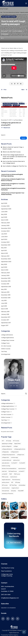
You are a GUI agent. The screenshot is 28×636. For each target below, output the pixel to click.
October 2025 (5, 206)
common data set (6, 460)
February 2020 (5, 273)
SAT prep (17, 482)
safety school (5, 482)
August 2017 (4, 325)
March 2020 (4, 270)
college (16, 446)
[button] (7, 568)
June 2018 (4, 303)
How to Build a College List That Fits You (15, 166)
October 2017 (5, 320)
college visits (5, 457)
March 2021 (4, 253)
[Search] (26, 394)
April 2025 (4, 217)
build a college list (6, 446)
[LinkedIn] (13, 619)
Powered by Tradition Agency (9, 635)
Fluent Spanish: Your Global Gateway (12, 193)
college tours (20, 454)
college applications (19, 449)
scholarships (22, 485)
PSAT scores (5, 476)
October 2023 (5, 242)
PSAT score (17, 474)
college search (14, 451)
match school (21, 468)
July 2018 (3, 300)
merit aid (4, 471)
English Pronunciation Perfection (13, 189)
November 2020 (6, 259)
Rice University (16, 479)
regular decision (6, 479)
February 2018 (5, 311)
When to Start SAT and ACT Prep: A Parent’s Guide (13, 148)
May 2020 (4, 264)
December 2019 (5, 278)
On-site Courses (6, 346)
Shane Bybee (18, 31)
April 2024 (4, 239)
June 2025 (4, 212)
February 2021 (5, 256)
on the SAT (4, 474)
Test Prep (16, 105)
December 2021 (5, 245)
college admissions (7, 335)
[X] (8, 619)
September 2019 (6, 286)
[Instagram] (17, 619)
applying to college (7, 443)
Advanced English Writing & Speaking (12, 175)
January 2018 (5, 314)
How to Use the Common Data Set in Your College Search (14, 162)
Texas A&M (20, 490)
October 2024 (5, 231)
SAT (12, 482)
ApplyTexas (17, 443)
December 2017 (5, 317)
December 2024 (6, 228)
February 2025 (5, 223)
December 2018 (5, 295)
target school (15, 488)
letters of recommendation (9, 468)
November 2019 (5, 281)
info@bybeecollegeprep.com (10, 598)
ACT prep (8, 440)
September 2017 (6, 323)
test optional (5, 490)
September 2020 (6, 261)
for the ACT (14, 463)
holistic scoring (6, 465)
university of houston (7, 493)
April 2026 (4, 203)
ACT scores (16, 440)
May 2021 (4, 248)
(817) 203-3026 (5, 594)
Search (3, 135)
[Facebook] (3, 619)
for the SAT (22, 463)
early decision (5, 463)
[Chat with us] (24, 632)
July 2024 (4, 234)
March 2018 (4, 309)
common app (14, 457)
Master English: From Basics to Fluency (13, 180)
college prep (5, 451)
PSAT (10, 474)
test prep (13, 490)
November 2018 (5, 298)
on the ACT (21, 471)
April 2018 (4, 306)
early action (16, 460)
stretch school (5, 488)
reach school (13, 476)
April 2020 (4, 267)
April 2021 (4, 250)
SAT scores (5, 485)
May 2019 (4, 289)
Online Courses (5, 349)
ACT (3, 440)
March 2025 (4, 220)
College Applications (10, 103)
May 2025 (4, 214)
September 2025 (6, 209)
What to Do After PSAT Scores (12, 152)
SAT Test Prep (13, 485)
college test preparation (8, 454)
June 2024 (4, 236)
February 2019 (5, 292)
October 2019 (5, 284)
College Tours (5, 343)
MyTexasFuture (13, 471)
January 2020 (5, 275)
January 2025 (5, 225)
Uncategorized (5, 354)
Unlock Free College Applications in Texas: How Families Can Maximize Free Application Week (14, 156)
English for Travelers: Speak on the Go (13, 184)
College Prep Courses (9, 16)
